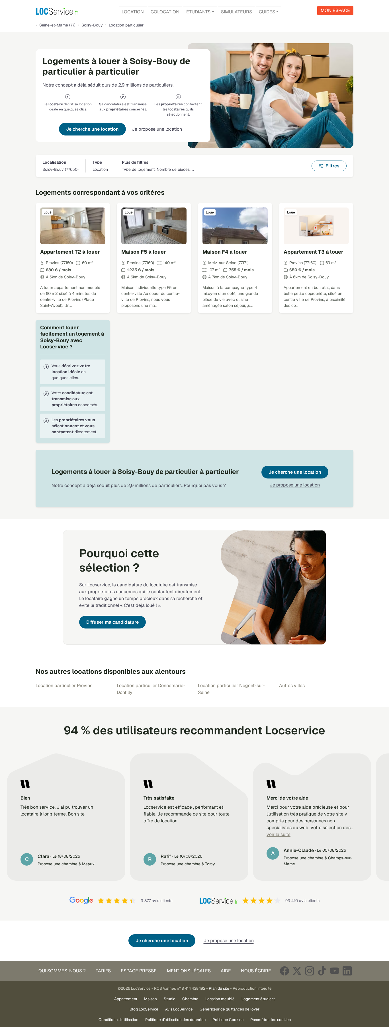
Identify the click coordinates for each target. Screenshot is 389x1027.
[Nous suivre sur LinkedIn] (347, 970)
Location (133, 12)
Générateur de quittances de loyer (229, 1009)
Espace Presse (139, 971)
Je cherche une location (92, 129)
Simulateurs (236, 12)
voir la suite (278, 834)
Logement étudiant (258, 998)
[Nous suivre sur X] (297, 970)
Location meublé (220, 998)
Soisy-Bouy (92, 25)
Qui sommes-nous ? (62, 971)
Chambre (190, 998)
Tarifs (103, 971)
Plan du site (219, 988)
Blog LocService (144, 1009)
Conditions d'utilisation (118, 1019)
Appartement (125, 998)
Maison (150, 998)
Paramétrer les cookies (270, 1019)
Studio (169, 998)
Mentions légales (189, 971)
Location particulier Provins (64, 686)
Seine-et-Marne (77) (57, 25)
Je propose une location (157, 129)
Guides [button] (267, 12)
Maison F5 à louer (143, 251)
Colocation (165, 12)
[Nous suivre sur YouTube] (334, 970)
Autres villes (292, 686)
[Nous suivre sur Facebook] (284, 970)
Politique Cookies (227, 1019)
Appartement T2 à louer (70, 251)
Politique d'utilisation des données (175, 1019)
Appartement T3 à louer (313, 251)
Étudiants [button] (198, 12)
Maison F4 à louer (224, 251)
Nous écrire (256, 971)
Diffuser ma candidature (112, 622)
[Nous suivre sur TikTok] (322, 970)
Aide (226, 971)
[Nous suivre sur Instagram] (309, 970)
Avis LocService (179, 1009)
